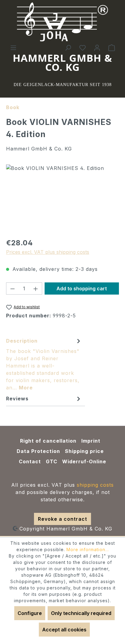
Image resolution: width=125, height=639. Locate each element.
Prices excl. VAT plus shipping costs (47, 252)
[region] (62, 198)
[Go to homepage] (62, 21)
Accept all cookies (64, 630)
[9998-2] (62, 198)
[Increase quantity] (35, 288)
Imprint (90, 441)
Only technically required (81, 613)
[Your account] (97, 47)
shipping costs (95, 485)
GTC (51, 461)
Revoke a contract (62, 519)
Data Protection (38, 451)
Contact (30, 461)
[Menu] (13, 47)
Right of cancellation (48, 441)
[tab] (44, 364)
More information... (87, 549)
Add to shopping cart (81, 288)
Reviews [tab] (17, 398)
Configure (30, 613)
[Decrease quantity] (12, 288)
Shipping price (84, 451)
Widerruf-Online (84, 461)
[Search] (68, 47)
